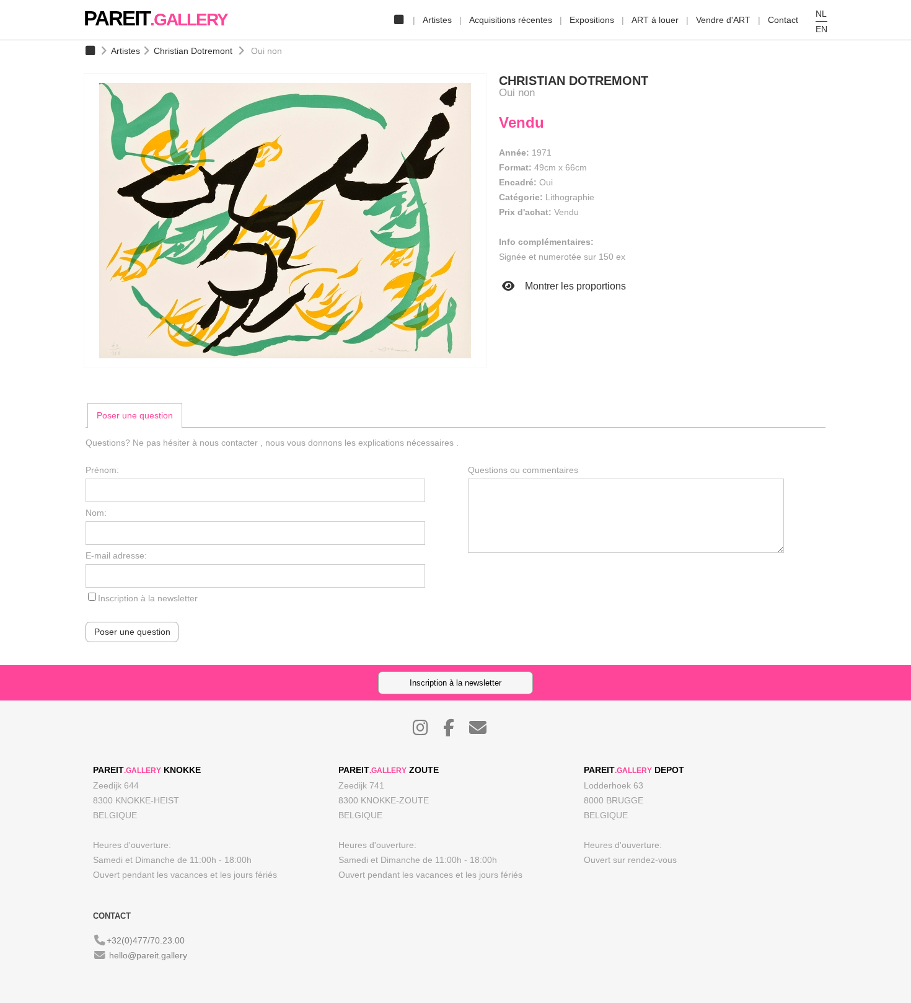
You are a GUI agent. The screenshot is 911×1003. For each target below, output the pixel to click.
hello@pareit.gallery (148, 955)
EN (821, 29)
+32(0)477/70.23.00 (146, 940)
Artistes (437, 20)
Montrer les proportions (574, 286)
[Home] (398, 19)
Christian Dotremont (193, 51)
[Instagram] (427, 731)
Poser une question (135, 415)
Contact (783, 20)
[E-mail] (484, 731)
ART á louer (655, 20)
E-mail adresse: (116, 555)
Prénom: (102, 470)
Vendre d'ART (723, 20)
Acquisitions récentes (510, 20)
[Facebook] (455, 731)
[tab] (134, 415)
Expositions (592, 20)
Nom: (96, 513)
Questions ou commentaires (523, 470)
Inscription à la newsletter (148, 598)
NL (821, 14)
